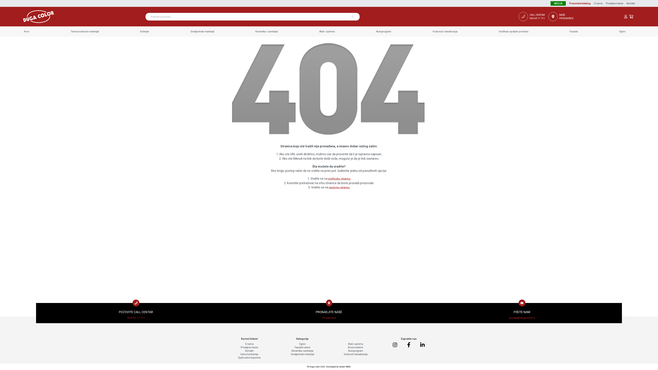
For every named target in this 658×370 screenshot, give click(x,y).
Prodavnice (329, 317)
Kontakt (631, 3)
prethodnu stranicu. (339, 178)
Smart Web (344, 367)
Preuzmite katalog (579, 3)
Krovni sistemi (355, 347)
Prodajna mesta (614, 3)
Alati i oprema (355, 344)
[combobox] (252, 17)
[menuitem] (26, 31)
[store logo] (84, 16)
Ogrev (302, 344)
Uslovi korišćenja (249, 354)
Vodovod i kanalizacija (356, 354)
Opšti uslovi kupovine (249, 357)
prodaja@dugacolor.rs (522, 317)
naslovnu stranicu (339, 187)
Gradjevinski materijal (302, 354)
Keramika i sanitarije (302, 350)
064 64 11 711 (136, 317)
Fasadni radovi (302, 347)
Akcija (558, 3)
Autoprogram (355, 350)
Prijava (625, 16)
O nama (598, 3)
